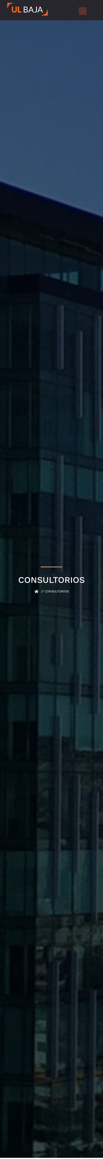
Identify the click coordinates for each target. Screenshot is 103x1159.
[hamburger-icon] (82, 11)
